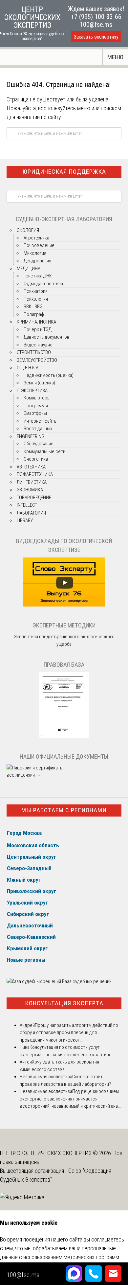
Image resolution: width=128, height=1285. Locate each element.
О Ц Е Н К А (27, 368)
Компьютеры (37, 398)
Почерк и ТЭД (38, 329)
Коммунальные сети (44, 451)
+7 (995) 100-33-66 (96, 17)
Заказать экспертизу (96, 37)
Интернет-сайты (40, 421)
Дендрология (37, 261)
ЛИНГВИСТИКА (32, 482)
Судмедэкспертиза (43, 284)
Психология (36, 299)
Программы (36, 406)
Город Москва (24, 833)
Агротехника (36, 238)
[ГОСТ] (64, 736)
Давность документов (47, 337)
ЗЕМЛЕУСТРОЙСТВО (37, 360)
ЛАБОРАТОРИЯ (31, 513)
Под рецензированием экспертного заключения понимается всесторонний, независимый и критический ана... (70, 1098)
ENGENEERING (30, 436)
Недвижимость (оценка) (49, 375)
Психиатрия (36, 291)
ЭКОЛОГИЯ (28, 230)
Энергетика (36, 459)
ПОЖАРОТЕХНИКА (35, 474)
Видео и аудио (38, 345)
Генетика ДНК (38, 276)
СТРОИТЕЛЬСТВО (34, 352)
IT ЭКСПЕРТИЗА (32, 391)
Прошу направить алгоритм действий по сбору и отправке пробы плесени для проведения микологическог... (69, 1032)
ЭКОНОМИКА (30, 490)
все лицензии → (24, 775)
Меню (115, 57)
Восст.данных (38, 428)
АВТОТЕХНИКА (31, 467)
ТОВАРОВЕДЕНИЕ (34, 498)
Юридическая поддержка (64, 171)
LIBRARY (25, 520)
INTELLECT (27, 505)
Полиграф (34, 314)
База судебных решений (86, 981)
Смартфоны (35, 413)
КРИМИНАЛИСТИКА (36, 322)
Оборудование (38, 444)
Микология (35, 253)
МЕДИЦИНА (28, 269)
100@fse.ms (96, 24)
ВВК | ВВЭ (33, 306)
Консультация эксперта (64, 1003)
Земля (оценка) (39, 383)
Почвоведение (39, 245)
